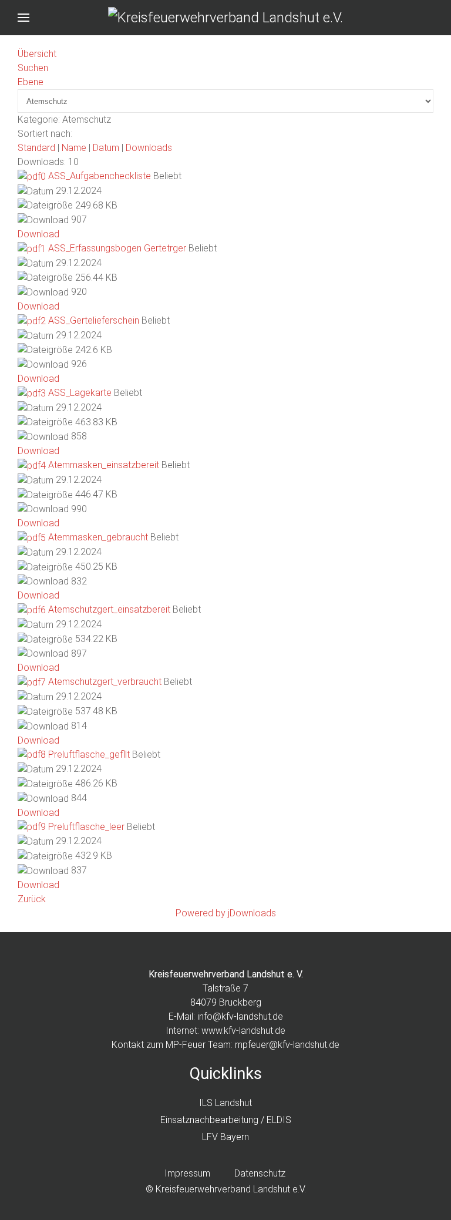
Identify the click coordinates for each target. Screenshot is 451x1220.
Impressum (187, 1173)
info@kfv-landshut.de (240, 1016)
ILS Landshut (225, 1102)
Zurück (32, 899)
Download (38, 234)
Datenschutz (259, 1173)
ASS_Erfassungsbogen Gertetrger (117, 248)
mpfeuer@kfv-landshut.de (287, 1044)
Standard (36, 147)
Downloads (149, 147)
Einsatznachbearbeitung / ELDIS (225, 1119)
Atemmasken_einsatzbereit (103, 464)
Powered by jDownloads (226, 913)
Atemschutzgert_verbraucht (104, 681)
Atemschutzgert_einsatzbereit (109, 609)
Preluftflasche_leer (86, 826)
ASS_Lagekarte (80, 392)
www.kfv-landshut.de (243, 1030)
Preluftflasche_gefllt (89, 754)
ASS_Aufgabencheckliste (99, 176)
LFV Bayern (225, 1136)
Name (74, 147)
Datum (106, 147)
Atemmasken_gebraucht (98, 537)
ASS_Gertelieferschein (93, 320)
